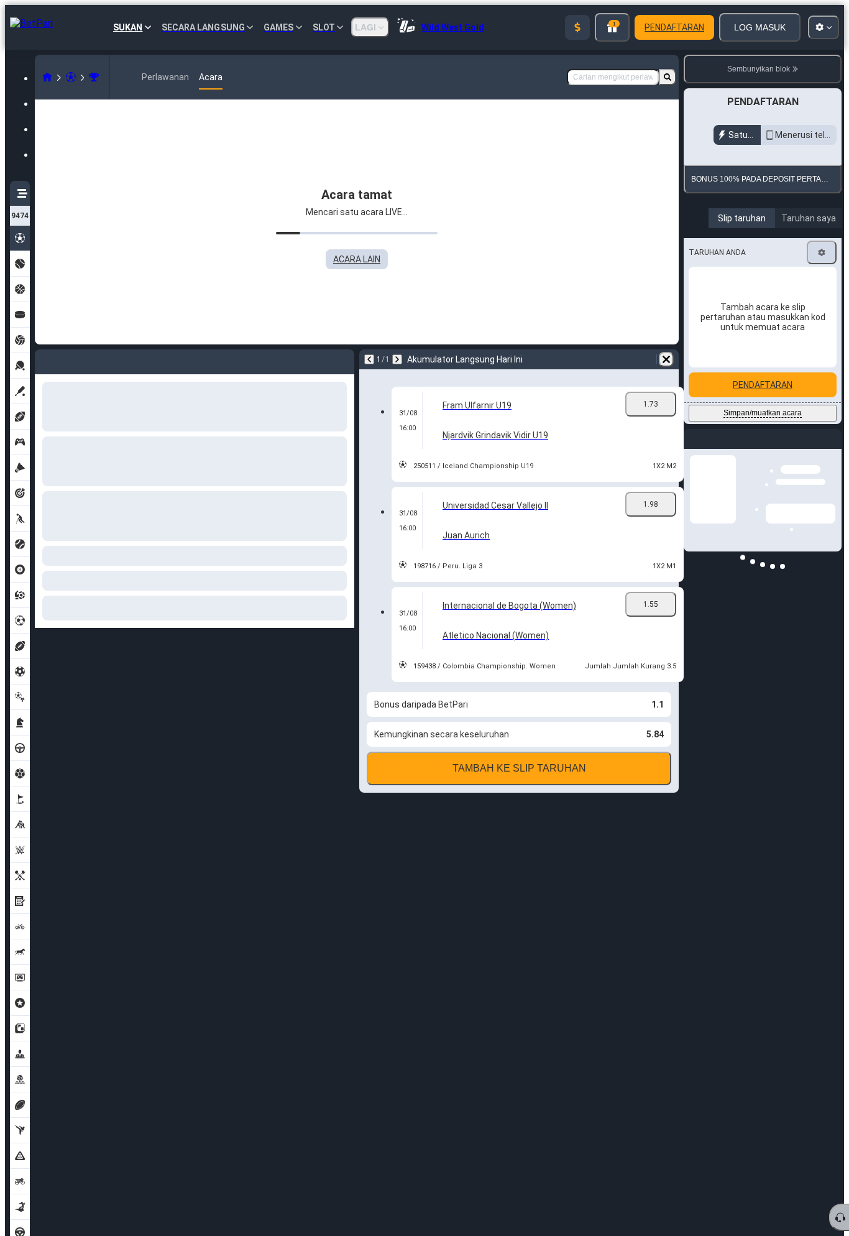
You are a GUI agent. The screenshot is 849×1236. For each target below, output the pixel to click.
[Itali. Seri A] (93, 77)
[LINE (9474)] (47, 77)
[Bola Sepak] (70, 77)
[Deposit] (577, 27)
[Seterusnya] (397, 359)
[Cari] (667, 77)
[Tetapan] (822, 331)
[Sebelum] (369, 359)
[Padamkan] (666, 359)
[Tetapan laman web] (823, 27)
